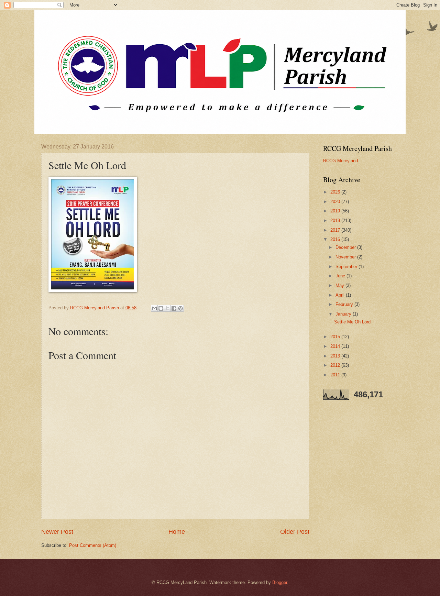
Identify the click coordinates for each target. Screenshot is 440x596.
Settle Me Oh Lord (352, 321)
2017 (335, 230)
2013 (335, 355)
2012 (335, 365)
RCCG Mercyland (340, 160)
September (347, 266)
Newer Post (57, 531)
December (346, 247)
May (340, 285)
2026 (335, 192)
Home (176, 531)
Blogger (279, 582)
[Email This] (154, 308)
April (341, 295)
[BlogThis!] (160, 308)
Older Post (294, 531)
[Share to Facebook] (173, 308)
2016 (335, 239)
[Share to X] (167, 308)
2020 (335, 201)
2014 (335, 346)
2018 (335, 220)
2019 (335, 210)
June (341, 275)
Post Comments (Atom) (92, 545)
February (345, 304)
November (346, 257)
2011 (335, 374)
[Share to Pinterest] (180, 308)
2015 (335, 336)
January (344, 314)
